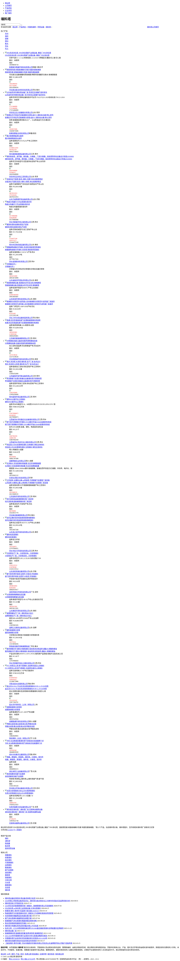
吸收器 (7, 843)
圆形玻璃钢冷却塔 (11, 632)
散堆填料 (8, 867)
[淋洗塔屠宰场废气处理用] (15, 774)
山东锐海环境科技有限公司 (19, 299)
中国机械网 (32, 27)
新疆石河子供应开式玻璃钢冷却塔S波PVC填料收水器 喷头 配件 (28, 117)
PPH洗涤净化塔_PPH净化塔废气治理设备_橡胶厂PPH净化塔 (27, 55)
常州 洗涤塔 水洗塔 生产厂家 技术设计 (22, 364)
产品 (17, 954)
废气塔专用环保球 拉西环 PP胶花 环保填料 (20, 576)
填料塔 (48, 27)
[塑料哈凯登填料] (11, 534)
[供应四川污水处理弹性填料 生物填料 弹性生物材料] (24, 445)
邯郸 (6, 39)
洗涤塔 (7, 887)
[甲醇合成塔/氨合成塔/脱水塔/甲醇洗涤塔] (20, 724)
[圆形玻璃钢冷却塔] (12, 630)
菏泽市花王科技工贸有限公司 (20, 177)
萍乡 (6, 46)
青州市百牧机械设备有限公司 (20, 245)
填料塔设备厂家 (11, 931)
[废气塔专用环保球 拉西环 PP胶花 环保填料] (21, 574)
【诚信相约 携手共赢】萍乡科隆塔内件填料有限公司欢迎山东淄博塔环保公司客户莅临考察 (38, 943)
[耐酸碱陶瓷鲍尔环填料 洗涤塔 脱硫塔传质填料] (23, 247)
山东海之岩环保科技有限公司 (20, 532)
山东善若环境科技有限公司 (19, 611)
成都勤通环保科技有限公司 (19, 721)
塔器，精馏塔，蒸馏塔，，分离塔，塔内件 (23, 759)
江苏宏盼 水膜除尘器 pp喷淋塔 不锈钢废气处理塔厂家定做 (26, 483)
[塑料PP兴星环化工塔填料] (15, 399)
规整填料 (8, 855)
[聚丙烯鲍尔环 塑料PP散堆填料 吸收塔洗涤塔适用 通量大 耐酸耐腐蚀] (31, 649)
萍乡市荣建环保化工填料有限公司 (21, 663)
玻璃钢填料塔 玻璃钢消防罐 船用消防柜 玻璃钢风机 (24, 933)
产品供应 (8, 8)
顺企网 (7, 3)
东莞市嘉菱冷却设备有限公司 (20, 807)
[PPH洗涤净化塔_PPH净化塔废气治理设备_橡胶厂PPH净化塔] (28, 53)
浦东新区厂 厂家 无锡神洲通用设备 (23, 812)
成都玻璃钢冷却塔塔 (12, 709)
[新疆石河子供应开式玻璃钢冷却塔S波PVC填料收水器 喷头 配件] (29, 115)
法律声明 (43, 954)
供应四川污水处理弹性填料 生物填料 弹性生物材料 (23, 447)
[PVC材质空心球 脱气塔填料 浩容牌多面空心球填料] (24, 666)
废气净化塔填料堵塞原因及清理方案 (18, 918)
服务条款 (51, 954)
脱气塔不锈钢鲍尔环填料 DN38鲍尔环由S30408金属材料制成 (27, 424)
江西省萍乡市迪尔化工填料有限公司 (22, 442)
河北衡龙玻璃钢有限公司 (18, 515)
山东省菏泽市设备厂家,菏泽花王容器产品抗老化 (25, 95)
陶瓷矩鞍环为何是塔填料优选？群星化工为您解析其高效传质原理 (29, 913)
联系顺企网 (59, 954)
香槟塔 (7, 875)
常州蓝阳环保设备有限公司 (19, 397)
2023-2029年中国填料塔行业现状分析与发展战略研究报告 (26, 936)
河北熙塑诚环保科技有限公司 (20, 359)
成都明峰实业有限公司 (17, 461)
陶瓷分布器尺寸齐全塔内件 (17, 204)
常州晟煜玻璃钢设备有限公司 (20, 154)
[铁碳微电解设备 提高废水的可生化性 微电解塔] (23, 283)
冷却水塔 (8, 880)
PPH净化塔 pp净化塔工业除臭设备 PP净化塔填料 (23, 908)
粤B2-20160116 (14, 959)
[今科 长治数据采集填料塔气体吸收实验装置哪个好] (24, 741)
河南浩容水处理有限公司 (18, 684)
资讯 (22, 954)
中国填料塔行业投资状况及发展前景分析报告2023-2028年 (26, 938)
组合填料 (8, 860)
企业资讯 (8, 10)
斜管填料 (8, 857)
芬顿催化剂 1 (10, 266)
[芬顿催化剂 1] (10, 264)
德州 (6, 41)
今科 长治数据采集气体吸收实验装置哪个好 (23, 743)
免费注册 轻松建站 (32, 954)
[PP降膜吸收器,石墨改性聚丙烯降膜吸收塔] (21, 341)
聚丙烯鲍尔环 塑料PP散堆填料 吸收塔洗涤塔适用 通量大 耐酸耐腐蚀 (30, 651)
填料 (6, 838)
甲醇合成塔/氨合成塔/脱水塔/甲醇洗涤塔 (20, 726)
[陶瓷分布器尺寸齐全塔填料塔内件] (18, 202)
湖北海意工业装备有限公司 (19, 771)
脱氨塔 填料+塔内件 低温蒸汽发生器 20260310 (22, 911)
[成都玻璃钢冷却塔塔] (13, 707)
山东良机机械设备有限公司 (19, 571)
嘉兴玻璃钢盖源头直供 (13, 138)
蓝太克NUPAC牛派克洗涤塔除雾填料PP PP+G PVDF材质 (26, 689)
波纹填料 (8, 872)
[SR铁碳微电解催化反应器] (15, 594)
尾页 (20, 830)
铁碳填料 (8, 877)
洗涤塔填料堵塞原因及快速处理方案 (18, 916)
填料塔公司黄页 (153, 27)
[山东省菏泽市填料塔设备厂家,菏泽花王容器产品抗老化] (26, 92)
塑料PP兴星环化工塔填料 (14, 402)
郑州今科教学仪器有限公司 (19, 754)
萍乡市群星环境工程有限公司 (20, 222)
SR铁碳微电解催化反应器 (14, 597)
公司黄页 (8, 5)
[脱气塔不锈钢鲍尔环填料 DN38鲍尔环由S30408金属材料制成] (28, 422)
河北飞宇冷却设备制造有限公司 (20, 318)
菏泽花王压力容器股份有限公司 (20, 112)
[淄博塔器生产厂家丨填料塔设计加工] (19, 613)
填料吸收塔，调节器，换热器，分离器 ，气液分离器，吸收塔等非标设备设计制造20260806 (38, 159)
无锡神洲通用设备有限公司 (19, 823)
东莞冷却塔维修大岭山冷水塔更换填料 (19, 793)
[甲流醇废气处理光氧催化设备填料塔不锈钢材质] (23, 378)
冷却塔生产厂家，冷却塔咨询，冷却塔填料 (21, 556)
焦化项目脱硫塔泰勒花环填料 (16, 923)
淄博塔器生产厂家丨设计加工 (18, 616)
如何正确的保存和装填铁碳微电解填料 (19, 520)
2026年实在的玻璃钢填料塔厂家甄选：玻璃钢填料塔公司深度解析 (29, 906)
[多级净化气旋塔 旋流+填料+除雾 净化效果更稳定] (24, 179)
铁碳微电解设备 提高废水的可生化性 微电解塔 (22, 285)
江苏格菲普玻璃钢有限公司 (19, 338)
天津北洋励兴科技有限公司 (19, 478)
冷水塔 (7, 882)
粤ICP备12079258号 (28, 959)
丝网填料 (8, 865)
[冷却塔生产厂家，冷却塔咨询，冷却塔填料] (21, 553)
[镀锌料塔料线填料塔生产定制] (16, 224)
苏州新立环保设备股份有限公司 (20, 788)
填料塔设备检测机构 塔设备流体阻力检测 (20, 898)
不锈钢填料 (9, 862)
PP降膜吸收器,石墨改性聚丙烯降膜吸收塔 (20, 343)
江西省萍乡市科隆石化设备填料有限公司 (24, 419)
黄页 (13, 954)
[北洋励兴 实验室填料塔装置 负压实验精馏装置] (23, 463)
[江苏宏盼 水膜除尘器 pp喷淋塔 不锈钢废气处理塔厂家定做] (27, 480)
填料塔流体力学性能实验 (14, 903)
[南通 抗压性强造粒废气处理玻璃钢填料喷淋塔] (22, 320)
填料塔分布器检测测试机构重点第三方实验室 (21, 926)
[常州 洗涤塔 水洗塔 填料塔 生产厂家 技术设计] (22, 362)
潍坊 (6, 36)
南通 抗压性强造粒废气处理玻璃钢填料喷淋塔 (22, 323)
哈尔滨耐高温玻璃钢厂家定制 (18, 501)
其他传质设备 (10, 848)
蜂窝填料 (8, 885)
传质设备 (41, 27)
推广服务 (8, 13)
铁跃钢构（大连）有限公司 (19, 738)
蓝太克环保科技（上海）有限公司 (21, 704)
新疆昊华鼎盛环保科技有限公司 (20, 67)
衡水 (6, 44)
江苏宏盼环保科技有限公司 (19, 496)
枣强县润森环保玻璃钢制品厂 (20, 646)
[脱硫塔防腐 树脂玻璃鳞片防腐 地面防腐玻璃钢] (23, 70)
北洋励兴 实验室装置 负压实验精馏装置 (22, 466)
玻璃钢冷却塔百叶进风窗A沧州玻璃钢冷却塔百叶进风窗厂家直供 (29, 304)
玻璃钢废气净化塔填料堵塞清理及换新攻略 (21, 921)
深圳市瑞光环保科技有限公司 (20, 592)
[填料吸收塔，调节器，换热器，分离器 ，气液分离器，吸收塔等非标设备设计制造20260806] (39, 156)
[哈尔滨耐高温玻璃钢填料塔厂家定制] (19, 499)
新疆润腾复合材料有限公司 (19, 133)
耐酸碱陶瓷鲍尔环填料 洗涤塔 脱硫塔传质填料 (22, 250)
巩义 (6, 49)
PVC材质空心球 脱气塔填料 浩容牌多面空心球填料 (23, 668)
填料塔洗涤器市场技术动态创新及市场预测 (21, 941)
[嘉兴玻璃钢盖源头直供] (14, 136)
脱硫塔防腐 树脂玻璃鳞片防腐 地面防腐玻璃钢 (22, 72)
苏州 (6, 34)
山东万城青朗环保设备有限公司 (20, 199)
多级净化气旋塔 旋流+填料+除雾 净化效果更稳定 (23, 182)
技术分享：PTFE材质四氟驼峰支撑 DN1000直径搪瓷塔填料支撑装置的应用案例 (34, 928)
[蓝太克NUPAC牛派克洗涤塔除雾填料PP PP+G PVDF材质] (26, 686)
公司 (8, 954)
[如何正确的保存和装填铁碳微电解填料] (20, 518)
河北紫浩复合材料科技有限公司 (20, 90)
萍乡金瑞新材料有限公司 (18, 261)
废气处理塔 (9, 870)
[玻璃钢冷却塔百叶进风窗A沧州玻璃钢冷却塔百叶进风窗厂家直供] (30, 301)
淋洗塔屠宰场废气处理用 (14, 776)
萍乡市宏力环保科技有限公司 (20, 551)
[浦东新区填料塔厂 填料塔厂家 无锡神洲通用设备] (23, 809)
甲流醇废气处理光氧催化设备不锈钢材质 (22, 381)
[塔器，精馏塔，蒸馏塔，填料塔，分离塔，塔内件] (24, 757)
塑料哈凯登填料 (11, 537)
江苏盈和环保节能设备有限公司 (20, 376)
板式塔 (7, 846)
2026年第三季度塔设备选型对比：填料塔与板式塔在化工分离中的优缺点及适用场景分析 (37, 901)
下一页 (15, 830)
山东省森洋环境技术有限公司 (20, 280)
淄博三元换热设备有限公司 (19, 627)
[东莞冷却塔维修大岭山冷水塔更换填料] (20, 791)
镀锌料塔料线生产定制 (16, 227)
